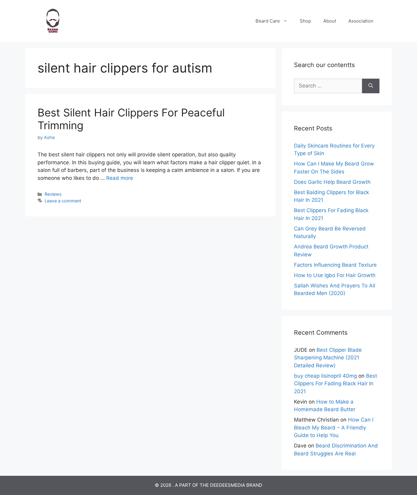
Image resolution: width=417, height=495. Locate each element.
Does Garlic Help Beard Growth (332, 182)
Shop (305, 21)
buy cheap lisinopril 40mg (325, 376)
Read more (119, 178)
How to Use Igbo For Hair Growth (334, 275)
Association (360, 21)
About (329, 21)
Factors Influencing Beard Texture (335, 265)
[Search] (370, 86)
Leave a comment (63, 200)
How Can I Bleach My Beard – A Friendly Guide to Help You (333, 427)
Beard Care (268, 21)
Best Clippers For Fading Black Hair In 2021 (335, 383)
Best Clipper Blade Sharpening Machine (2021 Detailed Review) (328, 358)
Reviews (53, 194)
